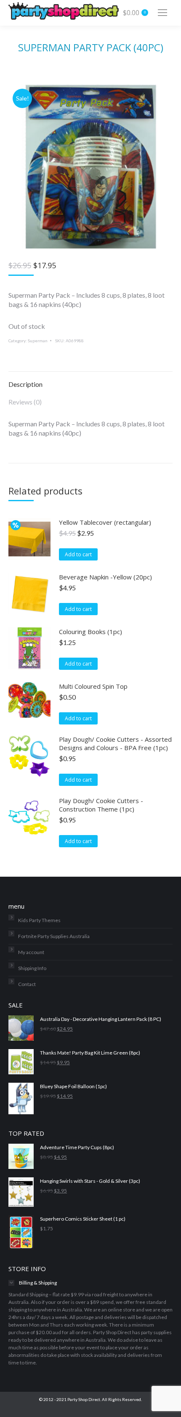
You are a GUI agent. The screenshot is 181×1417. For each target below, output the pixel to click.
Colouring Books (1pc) (90, 631)
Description (25, 384)
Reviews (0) (25, 402)
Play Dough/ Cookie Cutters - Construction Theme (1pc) (101, 804)
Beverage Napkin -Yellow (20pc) (105, 577)
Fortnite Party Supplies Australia (54, 936)
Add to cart (78, 554)
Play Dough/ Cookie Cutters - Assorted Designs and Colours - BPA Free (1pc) (115, 743)
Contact (27, 984)
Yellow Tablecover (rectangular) (105, 522)
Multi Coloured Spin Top (93, 686)
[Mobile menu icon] (162, 13)
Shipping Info (32, 968)
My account (31, 952)
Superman (38, 340)
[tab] (90, 380)
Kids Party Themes (39, 920)
